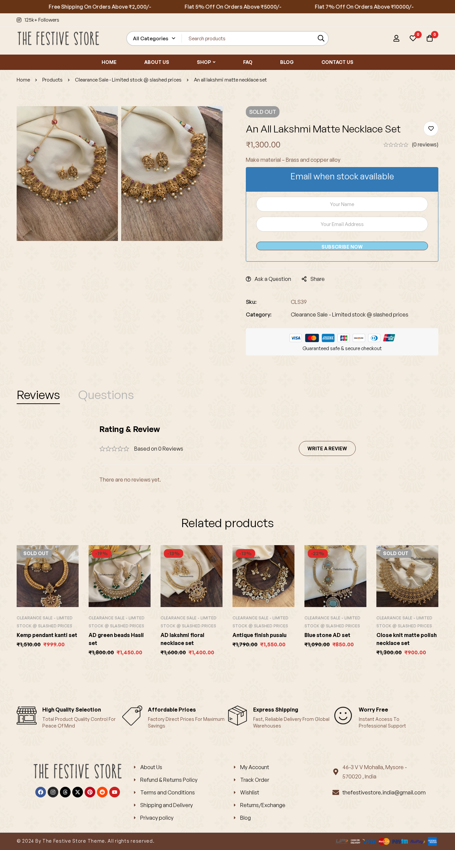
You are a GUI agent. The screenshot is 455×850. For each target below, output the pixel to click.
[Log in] (396, 38)
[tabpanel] (227, 454)
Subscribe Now (342, 247)
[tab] (38, 395)
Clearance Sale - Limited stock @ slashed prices (128, 80)
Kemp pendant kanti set (47, 635)
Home (23, 80)
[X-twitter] (77, 792)
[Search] (321, 38)
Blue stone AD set (327, 635)
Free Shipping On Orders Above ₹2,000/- (81, 6)
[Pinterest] (90, 792)
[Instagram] (53, 792)
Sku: (251, 302)
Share (317, 279)
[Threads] (65, 792)
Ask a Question (272, 279)
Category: (258, 314)
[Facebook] (40, 792)
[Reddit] (102, 792)
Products (52, 80)
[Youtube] (114, 792)
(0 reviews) (425, 144)
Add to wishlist (430, 128)
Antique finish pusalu (259, 635)
